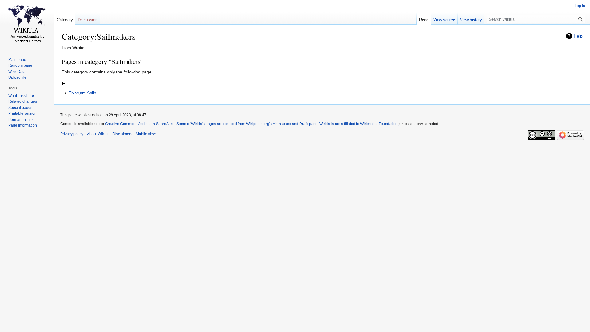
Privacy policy (71, 134)
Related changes (22, 101)
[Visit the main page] (27, 24)
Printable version (22, 113)
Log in (580, 6)
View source (444, 20)
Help (578, 36)
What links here (21, 95)
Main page (17, 59)
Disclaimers (122, 134)
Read (423, 20)
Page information (22, 125)
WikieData (17, 71)
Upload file (17, 77)
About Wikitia (98, 134)
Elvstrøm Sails (82, 92)
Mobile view (146, 134)
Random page (20, 65)
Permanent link (20, 119)
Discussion (87, 20)
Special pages (20, 107)
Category (65, 20)
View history (471, 20)
